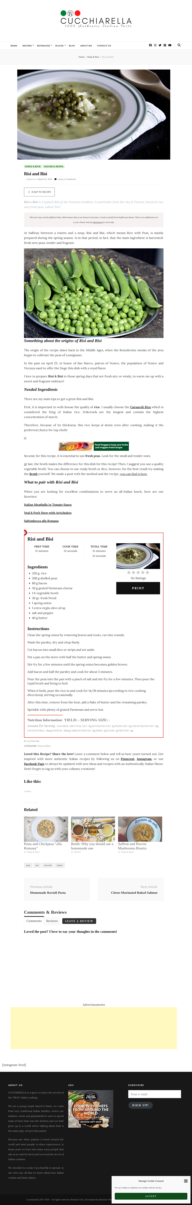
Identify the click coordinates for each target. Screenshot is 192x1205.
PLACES (59, 45)
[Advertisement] (93, 1028)
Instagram (144, 759)
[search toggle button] (179, 45)
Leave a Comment (67, 179)
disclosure (97, 222)
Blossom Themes (107, 1199)
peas (28, 865)
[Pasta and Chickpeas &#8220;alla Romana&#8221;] (46, 829)
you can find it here (133, 474)
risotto (60, 865)
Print (138, 588)
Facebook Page (34, 764)
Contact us (104, 45)
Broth (33, 474)
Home (13, 45)
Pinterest (127, 759)
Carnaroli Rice (140, 407)
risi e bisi (47, 865)
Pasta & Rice (32, 166)
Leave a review (79, 921)
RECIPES (27, 45)
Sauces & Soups (53, 166)
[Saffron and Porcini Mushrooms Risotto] (140, 829)
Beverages (43, 45)
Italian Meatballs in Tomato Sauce (48, 504)
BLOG (72, 45)
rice (37, 865)
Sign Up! (140, 1105)
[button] (185, 1180)
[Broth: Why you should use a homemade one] (93, 829)
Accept (151, 1196)
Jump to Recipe (41, 191)
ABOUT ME (86, 45)
